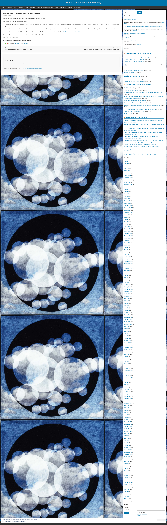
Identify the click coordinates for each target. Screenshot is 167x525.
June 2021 (126, 303)
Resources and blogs (23, 7)
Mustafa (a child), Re (129, 72)
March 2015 (127, 473)
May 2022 (126, 277)
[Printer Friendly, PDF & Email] (6, 43)
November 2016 (128, 426)
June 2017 (126, 410)
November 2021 (128, 291)
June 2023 (126, 247)
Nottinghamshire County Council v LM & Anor (134, 81)
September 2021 (128, 296)
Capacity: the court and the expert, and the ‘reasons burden (134, 47)
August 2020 (127, 326)
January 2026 (127, 175)
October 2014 (127, 484)
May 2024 (126, 221)
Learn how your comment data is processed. (32, 68)
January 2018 (127, 394)
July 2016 (126, 435)
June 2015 (126, 466)
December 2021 (128, 289)
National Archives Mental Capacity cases (138, 53)
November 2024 (128, 207)
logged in (13, 63)
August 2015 (127, 461)
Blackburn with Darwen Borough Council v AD (135, 100)
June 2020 (126, 331)
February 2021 (127, 312)
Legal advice (63, 7)
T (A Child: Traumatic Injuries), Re (132, 90)
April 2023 (126, 252)
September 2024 (128, 212)
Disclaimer (70, 7)
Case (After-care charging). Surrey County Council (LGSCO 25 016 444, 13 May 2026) (144, 140)
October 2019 (127, 349)
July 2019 (126, 356)
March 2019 (127, 366)
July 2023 (126, 245)
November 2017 (128, 398)
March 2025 (127, 198)
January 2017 (127, 421)
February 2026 (127, 173)
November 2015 (128, 454)
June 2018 (126, 382)
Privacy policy (77, 7)
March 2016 (127, 445)
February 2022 (127, 284)
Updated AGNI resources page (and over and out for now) (134, 33)
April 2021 (126, 307)
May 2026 (126, 166)
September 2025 (128, 184)
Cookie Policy (25, 521)
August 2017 (127, 405)
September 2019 (128, 352)
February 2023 (127, 256)
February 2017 (127, 419)
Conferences (16, 43)
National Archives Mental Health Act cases (139, 84)
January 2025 (127, 203)
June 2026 (126, 163)
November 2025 (128, 180)
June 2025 (126, 191)
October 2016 (127, 428)
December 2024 (128, 205)
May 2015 (126, 468)
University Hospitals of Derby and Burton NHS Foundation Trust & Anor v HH (142, 105)
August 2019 (127, 354)
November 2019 (128, 347)
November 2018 (128, 373)
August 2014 (127, 489)
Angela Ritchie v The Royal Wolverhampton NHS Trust (137, 68)
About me (9, 7)
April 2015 (126, 470)
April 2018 (126, 387)
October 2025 (127, 182)
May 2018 (126, 384)
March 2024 (127, 226)
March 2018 (127, 389)
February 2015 (127, 475)
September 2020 (128, 324)
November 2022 (128, 263)
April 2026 (126, 168)
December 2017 (128, 396)
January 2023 (127, 259)
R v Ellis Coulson (128, 87)
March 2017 (127, 417)
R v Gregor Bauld (128, 113)
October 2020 (127, 321)
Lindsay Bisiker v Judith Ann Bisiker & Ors (134, 61)
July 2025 (126, 189)
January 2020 (127, 342)
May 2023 (126, 249)
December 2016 (128, 424)
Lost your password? (142, 514)
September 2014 (128, 487)
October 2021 (127, 293)
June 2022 (126, 275)
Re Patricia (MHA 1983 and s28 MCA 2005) (134, 111)
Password (126, 509)
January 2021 (127, 314)
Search (139, 12)
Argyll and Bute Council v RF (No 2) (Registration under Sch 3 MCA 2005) (141, 64)
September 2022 (128, 268)
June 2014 (126, 494)
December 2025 (128, 177)
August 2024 (127, 214)
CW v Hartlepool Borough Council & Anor (133, 70)
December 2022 (128, 261)
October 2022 (127, 266)
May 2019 (126, 361)
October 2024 (127, 210)
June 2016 (126, 438)
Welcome (3, 7)
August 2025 (127, 187)
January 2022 (127, 286)
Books (56, 7)
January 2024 (127, 231)
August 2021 (127, 298)
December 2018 (128, 370)
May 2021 (126, 305)
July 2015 (126, 463)
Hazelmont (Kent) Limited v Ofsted (132, 79)
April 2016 (126, 442)
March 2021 (127, 310)
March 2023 (127, 254)
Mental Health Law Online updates (136, 117)
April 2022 (126, 280)
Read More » (135, 30)
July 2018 (126, 380)
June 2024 (126, 219)
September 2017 (128, 403)
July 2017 (126, 407)
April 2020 (126, 335)
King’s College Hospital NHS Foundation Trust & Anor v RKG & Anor (140, 109)
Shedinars (32, 7)
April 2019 (126, 363)
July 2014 (126, 491)
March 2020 (127, 338)
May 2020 (126, 333)
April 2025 (126, 196)
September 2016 (128, 431)
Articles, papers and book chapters (45, 7)
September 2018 (128, 377)
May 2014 (126, 496)
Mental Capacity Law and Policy (83, 2)
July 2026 (126, 161)
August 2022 (127, 270)
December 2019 (128, 345)
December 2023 (128, 233)
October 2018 (127, 375)
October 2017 (127, 401)
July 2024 (126, 217)
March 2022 (127, 282)
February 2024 (127, 228)
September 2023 (128, 240)
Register (139, 515)
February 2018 (127, 391)
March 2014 (127, 501)
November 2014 (128, 482)
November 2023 (128, 235)
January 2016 (127, 449)
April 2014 (126, 498)
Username (126, 507)
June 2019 (126, 359)
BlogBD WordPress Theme (83, 522)
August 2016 (127, 433)
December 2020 (128, 317)
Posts (15, 7)
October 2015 (127, 456)
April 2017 (126, 414)
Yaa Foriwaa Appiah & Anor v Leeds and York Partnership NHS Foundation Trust (143, 92)
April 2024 (126, 224)
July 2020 (126, 328)
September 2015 (128, 459)
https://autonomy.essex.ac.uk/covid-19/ (71, 31)
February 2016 (127, 447)
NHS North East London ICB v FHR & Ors (134, 59)
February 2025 (127, 200)
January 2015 (127, 477)
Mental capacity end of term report (130, 19)
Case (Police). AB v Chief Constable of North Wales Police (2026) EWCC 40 (141, 146)
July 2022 (126, 273)
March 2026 (127, 170)
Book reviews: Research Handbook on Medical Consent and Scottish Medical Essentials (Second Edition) (143, 26)
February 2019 (127, 368)
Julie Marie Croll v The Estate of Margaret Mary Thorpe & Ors (138, 57)
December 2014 (128, 480)
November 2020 (128, 319)
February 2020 (127, 340)
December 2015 (128, 452)
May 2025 (126, 193)
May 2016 (126, 440)
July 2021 (126, 300)
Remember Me (142, 512)
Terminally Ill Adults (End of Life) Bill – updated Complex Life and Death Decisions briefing (140, 40)
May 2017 (126, 412)
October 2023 (127, 238)
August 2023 (127, 242)
